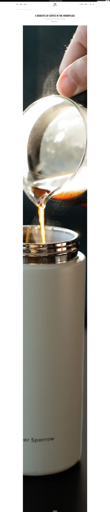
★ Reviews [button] (55, 511)
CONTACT (25, 4)
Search (82, 4)
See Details (60, 0)
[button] (103, 1)
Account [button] (86, 4)
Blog (20, 9)
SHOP (17, 4)
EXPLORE (21, 4)
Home (17, 9)
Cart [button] (90, 4)
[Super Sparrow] (55, 4)
